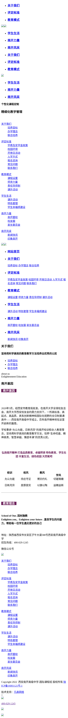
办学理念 (13, 131)
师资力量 (13, 182)
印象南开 (13, 238)
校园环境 (13, 149)
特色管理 (13, 203)
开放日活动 (14, 153)
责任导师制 (14, 185)
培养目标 (13, 127)
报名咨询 (13, 160)
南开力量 (6, 213)
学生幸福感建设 (16, 207)
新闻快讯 (13, 235)
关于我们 (6, 124)
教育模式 (6, 174)
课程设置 (13, 178)
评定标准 (6, 141)
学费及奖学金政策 (18, 145)
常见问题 (13, 164)
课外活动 (13, 189)
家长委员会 (14, 225)
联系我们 (13, 168)
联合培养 (13, 135)
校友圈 (11, 221)
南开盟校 (13, 217)
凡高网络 (19, 692)
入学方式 (13, 156)
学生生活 (6, 195)
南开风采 (6, 231)
